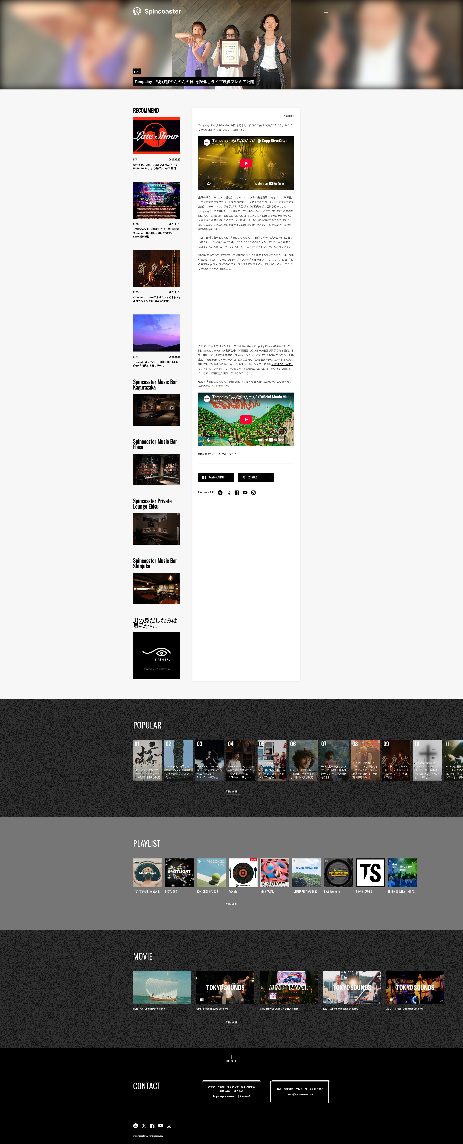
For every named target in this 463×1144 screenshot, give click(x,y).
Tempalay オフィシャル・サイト (218, 453)
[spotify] (220, 494)
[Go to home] (157, 11)
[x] (228, 494)
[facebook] (237, 494)
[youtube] (245, 494)
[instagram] (253, 494)
